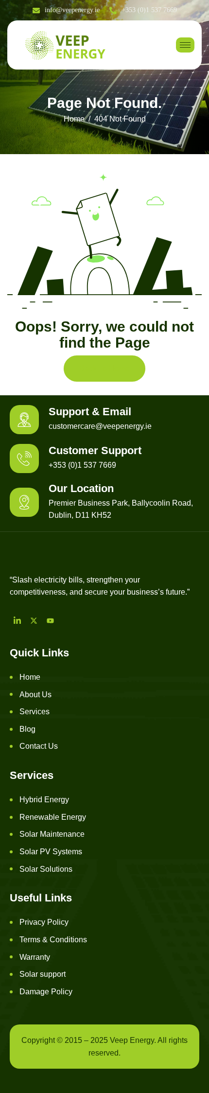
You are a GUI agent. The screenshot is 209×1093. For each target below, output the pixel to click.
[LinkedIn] (17, 620)
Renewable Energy (52, 817)
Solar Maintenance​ (52, 834)
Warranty (34, 957)
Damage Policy (45, 991)
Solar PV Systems (50, 851)
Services (34, 711)
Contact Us (38, 746)
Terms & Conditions (53, 939)
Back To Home (104, 368)
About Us (35, 694)
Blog (27, 729)
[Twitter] (33, 620)
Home (29, 677)
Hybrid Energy (44, 799)
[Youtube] (50, 620)
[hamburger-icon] (185, 45)
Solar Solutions (45, 869)
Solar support (42, 974)
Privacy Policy (44, 922)
